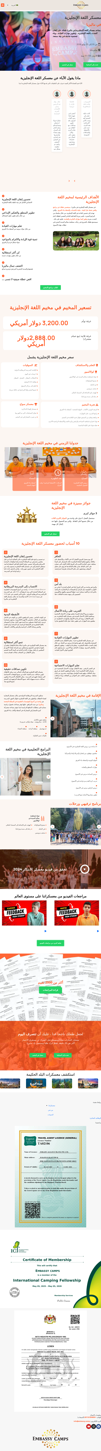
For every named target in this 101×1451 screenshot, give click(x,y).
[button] (2, 5)
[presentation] (52, 718)
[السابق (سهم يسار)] (3, 725)
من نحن (50, 1110)
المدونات (50, 1115)
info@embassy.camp (82, 1421)
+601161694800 (90, 1417)
